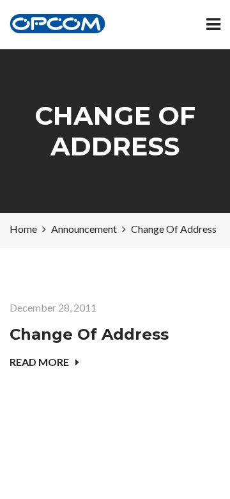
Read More (39, 362)
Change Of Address (89, 334)
